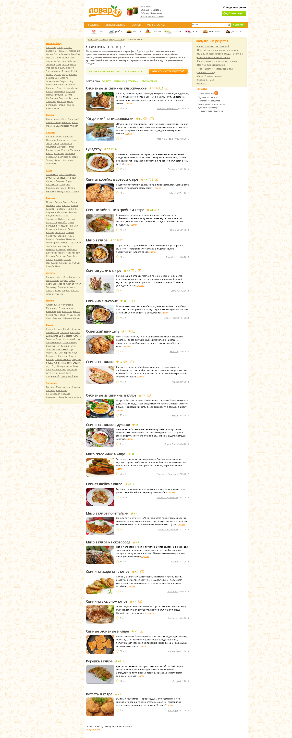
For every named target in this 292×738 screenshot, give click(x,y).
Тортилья (75, 150)
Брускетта (72, 139)
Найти (239, 24)
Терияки (64, 332)
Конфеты (51, 277)
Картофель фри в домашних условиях (217, 61)
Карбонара (52, 98)
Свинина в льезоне (102, 300)
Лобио (71, 84)
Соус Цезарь (58, 366)
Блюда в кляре (116, 39)
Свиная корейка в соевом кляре (112, 179)
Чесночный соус (71, 339)
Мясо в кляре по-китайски (107, 513)
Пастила (61, 287)
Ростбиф (61, 60)
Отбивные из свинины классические (116, 88)
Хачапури (51, 235)
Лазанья (65, 71)
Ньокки (71, 104)
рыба (118, 31)
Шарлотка (51, 222)
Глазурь (50, 208)
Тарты (71, 229)
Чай (59, 311)
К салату (76, 329)
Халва (49, 290)
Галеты (67, 259)
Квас (56, 314)
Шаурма (70, 91)
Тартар (49, 160)
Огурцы (144, 9)
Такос (56, 143)
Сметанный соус (64, 349)
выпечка (215, 31)
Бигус (70, 101)
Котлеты (68, 47)
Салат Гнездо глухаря (67, 125)
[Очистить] (229, 25)
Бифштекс (72, 60)
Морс (77, 314)
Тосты (49, 143)
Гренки (58, 136)
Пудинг (64, 280)
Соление (50, 390)
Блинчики (51, 252)
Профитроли (52, 242)
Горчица (62, 356)
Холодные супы (67, 174)
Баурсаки (61, 256)
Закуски (50, 132)
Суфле (71, 222)
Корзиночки (64, 252)
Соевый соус (52, 332)
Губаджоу (93, 149)
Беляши (50, 239)
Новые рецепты (206, 92)
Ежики (49, 91)
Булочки (72, 212)
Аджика (69, 397)
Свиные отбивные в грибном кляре (115, 209)
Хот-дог (65, 150)
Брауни (50, 215)
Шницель (60, 67)
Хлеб (58, 205)
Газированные (66, 308)
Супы (49, 170)
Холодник (64, 184)
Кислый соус (72, 366)
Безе (55, 283)
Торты (58, 202)
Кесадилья (51, 156)
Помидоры (155, 9)
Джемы (76, 387)
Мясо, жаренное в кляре (106, 454)
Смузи (49, 314)
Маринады (51, 352)
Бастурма (63, 156)
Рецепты (94, 24)
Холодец (61, 139)
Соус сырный (53, 345)
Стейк (58, 57)
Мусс (59, 277)
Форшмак (70, 153)
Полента (63, 98)
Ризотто (68, 94)
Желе (65, 277)
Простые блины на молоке (211, 64)
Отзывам (133, 81)
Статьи (136, 24)
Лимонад (57, 318)
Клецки (62, 104)
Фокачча (62, 229)
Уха (69, 177)
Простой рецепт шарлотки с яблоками (217, 49)
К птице (58, 329)
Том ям (75, 191)
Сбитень (67, 318)
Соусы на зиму (54, 342)
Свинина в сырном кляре (106, 601)
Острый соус (58, 372)
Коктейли (51, 311)
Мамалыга (59, 91)
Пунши (69, 314)
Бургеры (61, 146)
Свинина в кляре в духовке (108, 424)
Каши (60, 47)
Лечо (61, 397)
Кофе (62, 314)
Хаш (68, 191)
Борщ (69, 181)
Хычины (63, 262)
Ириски (71, 287)
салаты (176, 31)
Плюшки (50, 249)
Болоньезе (51, 104)
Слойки (70, 232)
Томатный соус (54, 339)
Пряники (73, 225)
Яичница (65, 54)
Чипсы (70, 146)
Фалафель (51, 163)
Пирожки (60, 208)
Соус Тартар (64, 352)
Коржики (62, 235)
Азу (72, 81)
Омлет (49, 54)
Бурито (58, 160)
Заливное (59, 153)
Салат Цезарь (53, 119)
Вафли (61, 218)
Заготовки (51, 383)
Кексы (74, 205)
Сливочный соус (62, 362)
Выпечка (50, 198)
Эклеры (64, 242)
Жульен (59, 94)
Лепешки (63, 225)
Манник (201, 83)
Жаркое (50, 67)
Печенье (50, 205)
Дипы (62, 335)
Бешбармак (52, 77)
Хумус (57, 150)
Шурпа (71, 187)
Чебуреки (72, 249)
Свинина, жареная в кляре (107, 571)
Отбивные (74, 50)
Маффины (62, 212)
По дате (106, 81)
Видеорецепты (115, 24)
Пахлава (70, 239)
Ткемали (50, 349)
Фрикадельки (69, 64)
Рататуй (61, 87)
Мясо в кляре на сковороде (108, 542)
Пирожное (72, 208)
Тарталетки (66, 143)
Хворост (76, 252)
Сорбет (70, 283)
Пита (57, 266)
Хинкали (61, 101)
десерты (237, 31)
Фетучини (74, 98)
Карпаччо (68, 160)
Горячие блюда (54, 43)
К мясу (49, 329)
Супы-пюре (52, 174)
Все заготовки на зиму (152, 16)
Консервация (53, 393)
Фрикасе (62, 84)
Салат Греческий (70, 119)
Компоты (67, 311)
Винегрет (66, 122)
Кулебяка (60, 239)
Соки (48, 318)
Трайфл (57, 290)
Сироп (72, 280)
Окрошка (62, 177)
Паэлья (50, 94)
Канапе (50, 136)
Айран (76, 318)
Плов (58, 64)
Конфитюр (51, 397)
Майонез (73, 376)
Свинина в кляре (100, 361)
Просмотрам (149, 81)
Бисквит (59, 215)
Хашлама (51, 101)
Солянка (50, 181)
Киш (66, 215)
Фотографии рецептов (209, 100)
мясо (101, 31)
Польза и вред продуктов (210, 110)
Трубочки (51, 245)
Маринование (63, 387)
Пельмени (62, 50)
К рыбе (67, 329)
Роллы (49, 150)
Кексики (50, 256)
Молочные (52, 308)
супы (195, 31)
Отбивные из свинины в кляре (111, 395)
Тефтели (50, 64)
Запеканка (51, 218)
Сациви (65, 345)
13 (161, 88)
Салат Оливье (53, 122)
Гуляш (65, 57)
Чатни (73, 345)
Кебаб (74, 71)
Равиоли (70, 67)
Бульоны (51, 177)
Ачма (71, 235)
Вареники (51, 50)
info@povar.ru (93, 729)
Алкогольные (53, 304)
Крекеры (61, 249)
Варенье (50, 387)
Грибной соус (70, 342)
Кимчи (77, 397)
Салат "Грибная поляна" (209, 76)
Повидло (65, 393)
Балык (49, 153)
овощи (156, 31)
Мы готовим (156, 24)
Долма (57, 74)
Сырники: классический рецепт (213, 57)
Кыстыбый (74, 262)
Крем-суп (60, 191)
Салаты (50, 114)
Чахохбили (72, 87)
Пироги (50, 202)
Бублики (58, 259)
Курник (50, 232)
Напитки (50, 300)
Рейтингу (119, 81)
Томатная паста (63, 359)
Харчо (63, 187)
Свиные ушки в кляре (103, 270)
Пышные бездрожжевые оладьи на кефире (220, 53)
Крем (49, 283)
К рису (63, 376)
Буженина (51, 84)
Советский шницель (102, 331)
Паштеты (51, 146)
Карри (57, 71)
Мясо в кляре (96, 240)
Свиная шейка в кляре (104, 483)
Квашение (61, 390)
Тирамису (51, 287)
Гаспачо (60, 181)
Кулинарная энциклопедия (211, 104)
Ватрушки (51, 225)
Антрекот (51, 60)
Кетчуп (72, 356)
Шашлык (51, 87)
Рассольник (52, 184)
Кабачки (144, 13)
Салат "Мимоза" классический (213, 46)
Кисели (76, 311)
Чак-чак (59, 293)
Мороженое (52, 280)
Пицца (74, 202)
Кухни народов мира (208, 107)
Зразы (49, 71)
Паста (57, 54)
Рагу (72, 57)
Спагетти (51, 47)
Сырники (51, 212)
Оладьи (66, 205)
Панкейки (72, 256)
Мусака (50, 57)
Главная (92, 39)
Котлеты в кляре (99, 694)
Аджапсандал (53, 108)
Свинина (103, 39)
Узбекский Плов (205, 79)
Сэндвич (73, 156)
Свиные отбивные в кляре (107, 631)
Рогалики (60, 232)
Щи (74, 177)
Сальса (77, 335)
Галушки (64, 81)
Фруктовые (67, 304)
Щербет (66, 290)
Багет (70, 245)
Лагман (50, 191)
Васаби (50, 359)
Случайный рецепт (207, 97)
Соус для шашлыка (56, 369)
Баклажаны (156, 13)
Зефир (61, 283)
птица (137, 31)
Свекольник (52, 187)
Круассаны (75, 242)
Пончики (70, 218)
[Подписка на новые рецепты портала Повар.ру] (216, 93)
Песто (69, 335)
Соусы (49, 324)
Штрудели (51, 229)
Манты (49, 74)
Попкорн (51, 139)
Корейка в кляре (99, 661)
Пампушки (52, 262)
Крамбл (50, 266)
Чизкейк (62, 222)
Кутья (78, 283)
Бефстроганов (69, 74)
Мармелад (74, 277)
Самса (49, 259)
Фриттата (68, 136)
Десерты (50, 272)
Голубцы (75, 54)
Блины (66, 202)
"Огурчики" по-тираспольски (109, 118)
